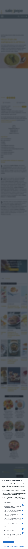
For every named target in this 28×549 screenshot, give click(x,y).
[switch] (23, 505)
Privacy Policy (21, 546)
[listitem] (14, 502)
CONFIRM (8, 541)
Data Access (14, 546)
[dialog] (14, 513)
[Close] (25, 480)
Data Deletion (6, 546)
